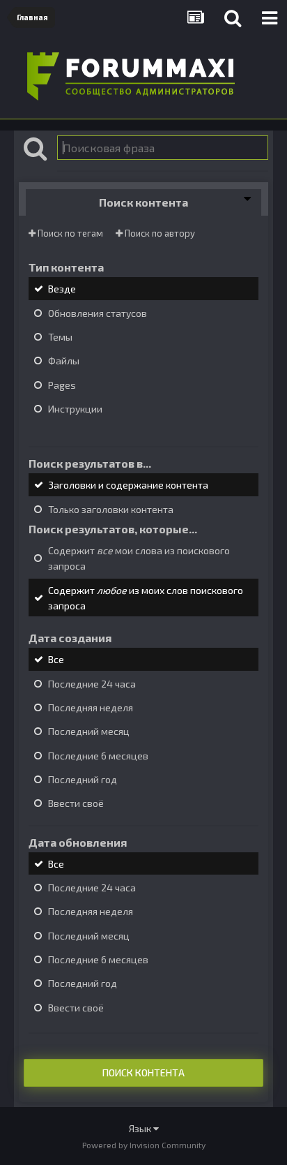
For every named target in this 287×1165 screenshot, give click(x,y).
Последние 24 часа (92, 684)
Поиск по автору (159, 233)
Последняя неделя (90, 707)
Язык (141, 1128)
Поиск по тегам (69, 233)
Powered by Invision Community (143, 1145)
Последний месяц (89, 732)
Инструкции (75, 409)
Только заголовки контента (110, 509)
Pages (62, 385)
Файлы (63, 361)
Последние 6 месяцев (98, 756)
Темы (60, 337)
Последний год (82, 779)
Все (56, 660)
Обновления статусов (97, 313)
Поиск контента (143, 1072)
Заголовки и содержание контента (128, 485)
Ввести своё (76, 804)
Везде (62, 289)
